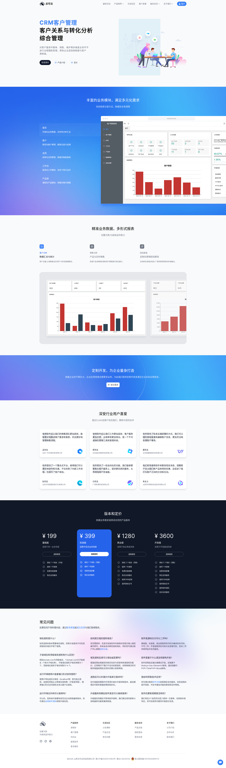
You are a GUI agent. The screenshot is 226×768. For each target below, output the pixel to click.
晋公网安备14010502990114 (147, 759)
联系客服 (70, 627)
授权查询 (138, 732)
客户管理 (74, 732)
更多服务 (74, 746)
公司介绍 (170, 727)
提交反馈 (81, 627)
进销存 (73, 727)
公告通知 (106, 727)
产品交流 (106, 732)
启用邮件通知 (50, 701)
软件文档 (156, 682)
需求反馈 (138, 737)
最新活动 (106, 4)
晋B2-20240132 (123, 759)
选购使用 (57, 554)
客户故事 (142, 4)
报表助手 (74, 741)
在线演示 (45, 62)
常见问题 (106, 737)
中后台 (73, 737)
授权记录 (103, 649)
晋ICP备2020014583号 (105, 759)
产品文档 (138, 727)
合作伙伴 (170, 732)
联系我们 (170, 737)
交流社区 (131, 4)
